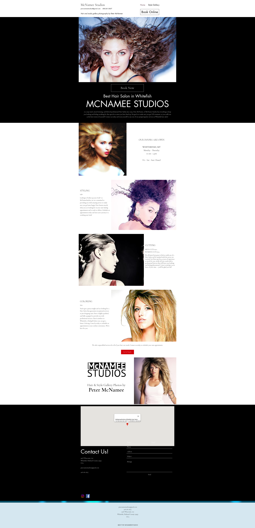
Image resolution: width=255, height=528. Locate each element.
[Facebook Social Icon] (88, 496)
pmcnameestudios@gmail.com (91, 9)
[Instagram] (83, 496)
